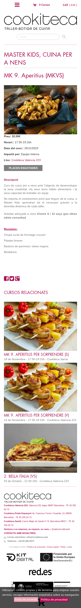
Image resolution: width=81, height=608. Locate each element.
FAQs (63, 547)
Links (69, 547)
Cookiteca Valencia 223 (26, 160)
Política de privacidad (54, 599)
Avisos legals (53, 547)
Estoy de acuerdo (26, 599)
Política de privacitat (36, 547)
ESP (73, 5)
